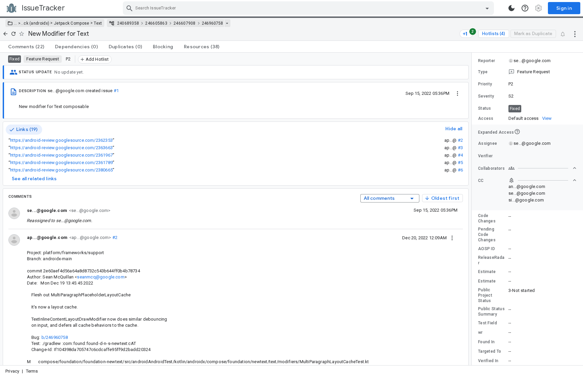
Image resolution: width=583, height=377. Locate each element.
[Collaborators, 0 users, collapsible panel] (542, 168)
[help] (525, 8)
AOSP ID (486, 248)
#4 (460, 155)
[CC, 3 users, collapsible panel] (542, 180)
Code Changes (487, 218)
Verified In (488, 360)
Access (486, 118)
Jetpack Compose (71, 23)
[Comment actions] (452, 237)
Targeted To (489, 351)
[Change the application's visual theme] (511, 8)
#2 (460, 140)
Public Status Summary (491, 311)
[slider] (472, 209)
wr (480, 332)
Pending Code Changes (487, 234)
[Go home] (5, 34)
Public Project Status (485, 295)
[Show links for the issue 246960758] (227, 23)
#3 (460, 147)
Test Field (487, 323)
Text (98, 23)
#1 (116, 90)
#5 (460, 162)
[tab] (26, 46)
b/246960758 (54, 337)
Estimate (487, 271)
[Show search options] (487, 8)
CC (481, 180)
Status (484, 108)
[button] (19, 23)
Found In (486, 342)
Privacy (12, 371)
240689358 (128, 23)
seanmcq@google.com (100, 276)
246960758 (212, 23)
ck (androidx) (36, 23)
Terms (32, 371)
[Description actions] (457, 93)
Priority (485, 84)
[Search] (130, 8)
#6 (460, 169)
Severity (486, 96)
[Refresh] (13, 34)
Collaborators (491, 168)
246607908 (184, 23)
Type (483, 72)
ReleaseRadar (491, 260)
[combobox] (309, 8)
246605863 (156, 23)
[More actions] (575, 33)
